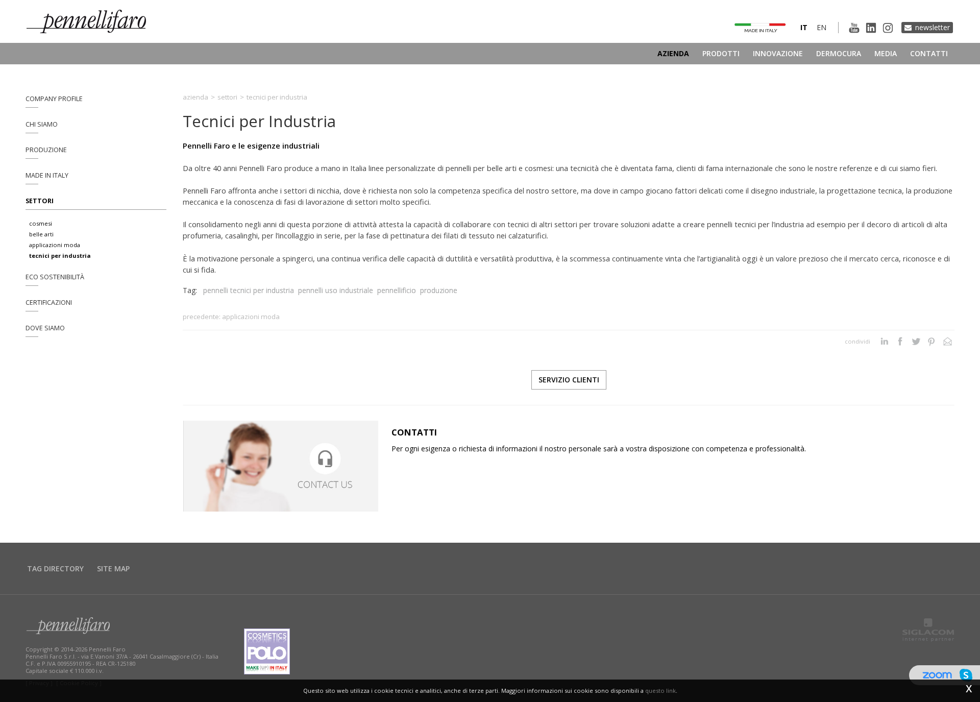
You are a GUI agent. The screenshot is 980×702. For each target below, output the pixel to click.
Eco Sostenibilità (55, 277)
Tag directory (55, 568)
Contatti (929, 53)
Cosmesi (40, 223)
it (803, 27)
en (821, 27)
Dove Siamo (45, 328)
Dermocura (838, 53)
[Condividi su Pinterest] (932, 341)
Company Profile (54, 98)
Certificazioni (49, 302)
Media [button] (885, 53)
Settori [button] (40, 201)
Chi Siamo (42, 124)
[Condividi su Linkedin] (884, 341)
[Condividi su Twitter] (916, 341)
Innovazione (778, 53)
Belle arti (41, 234)
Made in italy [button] (47, 175)
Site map (113, 568)
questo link (660, 690)
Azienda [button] (673, 53)
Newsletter (932, 27)
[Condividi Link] (947, 341)
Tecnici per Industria (60, 255)
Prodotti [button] (721, 53)
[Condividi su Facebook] (900, 341)
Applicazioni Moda (54, 245)
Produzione (46, 150)
